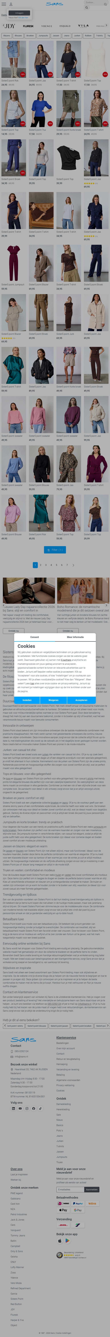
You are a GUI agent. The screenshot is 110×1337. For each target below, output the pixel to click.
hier (32, 683)
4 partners (66, 660)
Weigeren (53, 700)
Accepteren (81, 700)
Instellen (27, 700)
